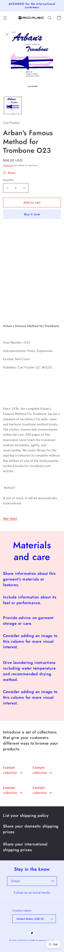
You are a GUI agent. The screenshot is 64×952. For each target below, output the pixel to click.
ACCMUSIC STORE (26, 940)
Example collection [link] (10, 770)
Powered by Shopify (45, 940)
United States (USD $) (30, 918)
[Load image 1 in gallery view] (12, 105)
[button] (5, 17)
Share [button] (11, 172)
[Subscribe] (52, 881)
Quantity (8, 179)
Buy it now (32, 214)
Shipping (7, 165)
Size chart (10, 518)
